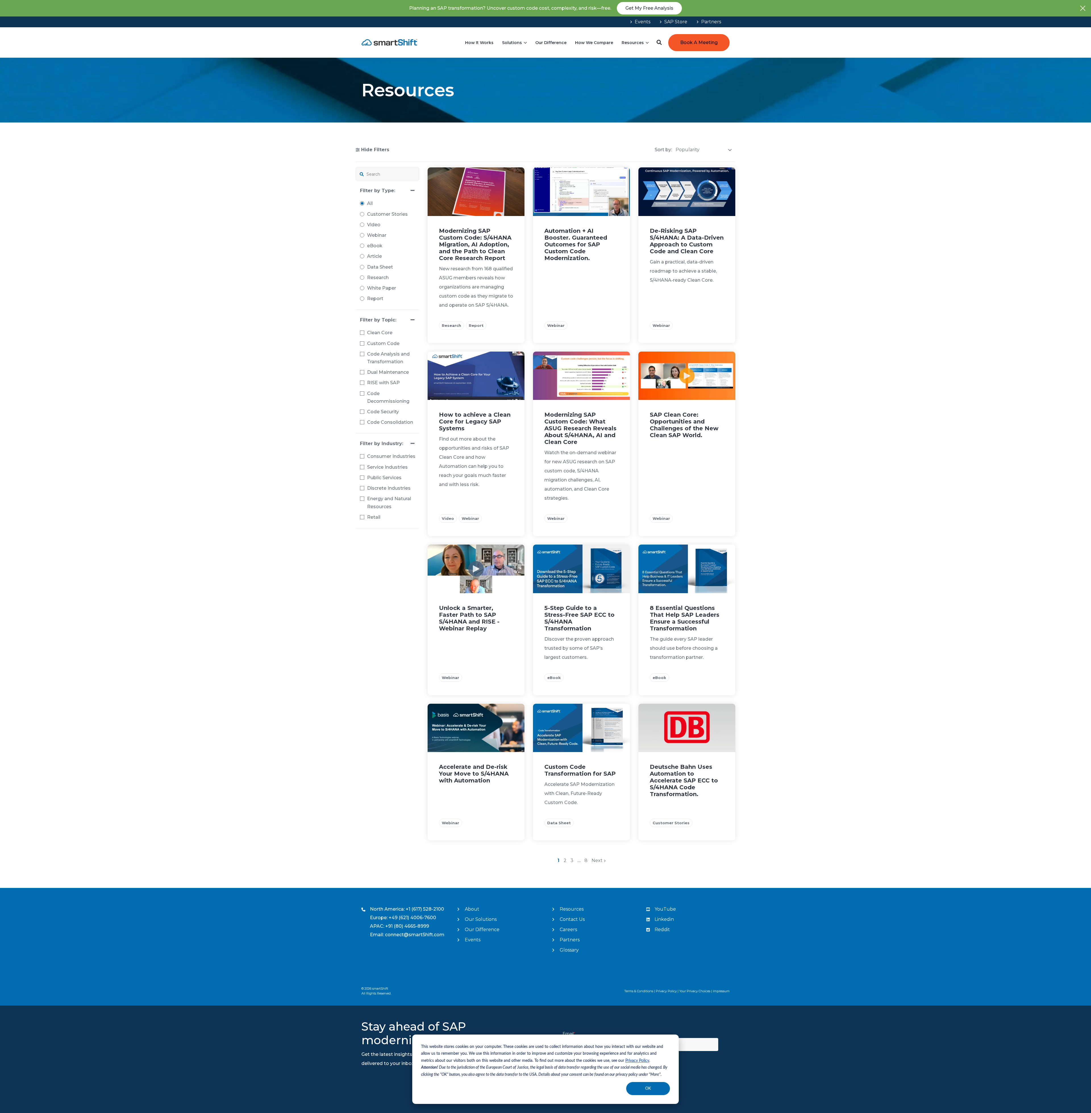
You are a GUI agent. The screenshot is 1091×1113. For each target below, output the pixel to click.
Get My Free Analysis (649, 8)
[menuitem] (640, 21)
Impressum (721, 991)
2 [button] (566, 860)
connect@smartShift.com (414, 934)
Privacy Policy (637, 1061)
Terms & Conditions (638, 991)
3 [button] (572, 860)
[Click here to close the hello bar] (1082, 8)
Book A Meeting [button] (699, 42)
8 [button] (586, 860)
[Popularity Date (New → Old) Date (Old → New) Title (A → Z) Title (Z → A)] (703, 150)
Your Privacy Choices (694, 991)
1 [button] (559, 860)
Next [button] (598, 860)
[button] (659, 42)
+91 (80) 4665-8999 (407, 926)
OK (648, 1089)
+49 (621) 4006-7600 (412, 917)
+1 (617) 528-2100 (425, 909)
